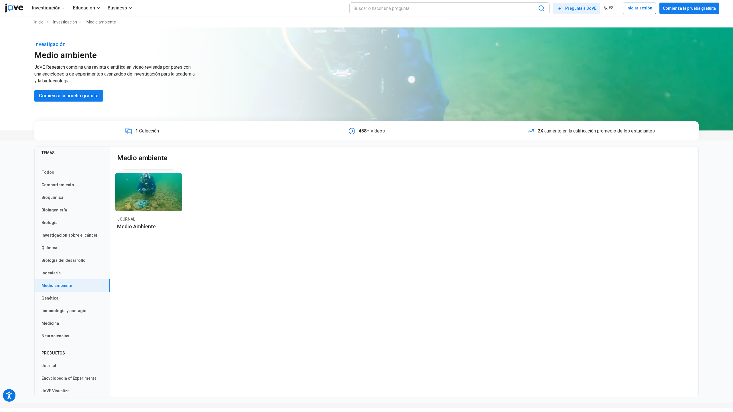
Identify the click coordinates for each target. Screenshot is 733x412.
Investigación (65, 22)
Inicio (39, 22)
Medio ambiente (101, 22)
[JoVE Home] (14, 8)
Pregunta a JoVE (580, 8)
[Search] (541, 8)
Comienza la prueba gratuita (689, 8)
